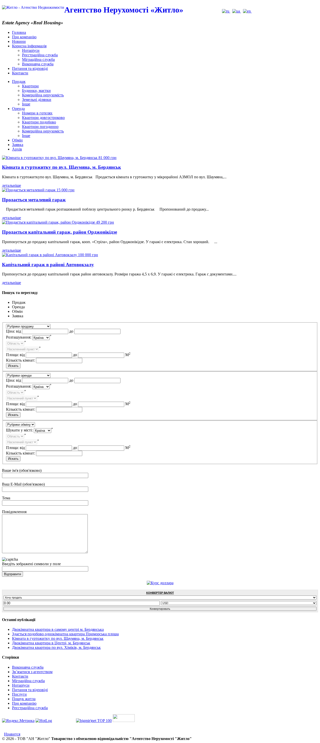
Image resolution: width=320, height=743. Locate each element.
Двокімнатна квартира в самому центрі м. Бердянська (58, 629)
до (71, 331)
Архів (17, 149)
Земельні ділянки (36, 99)
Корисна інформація (29, 46)
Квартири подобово (39, 122)
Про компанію (24, 37)
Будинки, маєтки (36, 90)
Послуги (19, 694)
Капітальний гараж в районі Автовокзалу (48, 264)
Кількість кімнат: (20, 360)
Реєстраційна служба (40, 55)
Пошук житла (24, 699)
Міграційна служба (38, 59)
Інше (26, 104)
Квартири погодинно (40, 126)
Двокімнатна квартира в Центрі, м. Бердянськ (51, 643)
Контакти (20, 73)
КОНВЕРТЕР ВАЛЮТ (160, 592)
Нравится (12, 734)
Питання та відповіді (30, 68)
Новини (19, 41)
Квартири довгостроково (43, 117)
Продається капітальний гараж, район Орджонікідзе (59, 232)
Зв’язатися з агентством (32, 672)
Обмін (17, 140)
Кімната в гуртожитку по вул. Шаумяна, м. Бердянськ (61, 167)
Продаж (19, 81)
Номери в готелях (37, 113)
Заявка (17, 144)
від (18, 331)
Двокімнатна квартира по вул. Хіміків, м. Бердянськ (56, 647)
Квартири (30, 86)
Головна (19, 32)
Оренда (18, 108)
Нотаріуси (31, 50)
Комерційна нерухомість (43, 95)
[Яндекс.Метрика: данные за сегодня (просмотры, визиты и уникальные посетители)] (18, 720)
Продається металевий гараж (34, 199)
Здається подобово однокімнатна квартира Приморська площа (65, 634)
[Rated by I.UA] (124, 720)
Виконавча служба (38, 64)
